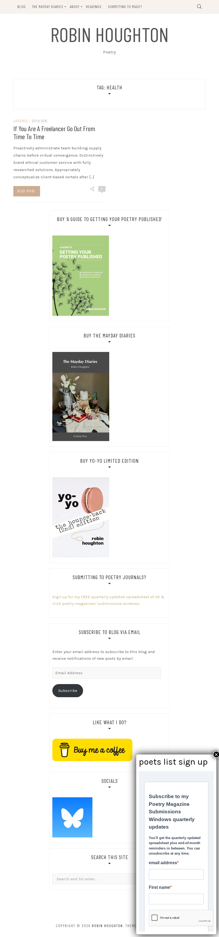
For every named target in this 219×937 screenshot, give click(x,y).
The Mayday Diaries (47, 6)
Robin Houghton (109, 34)
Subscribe (67, 690)
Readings (93, 6)
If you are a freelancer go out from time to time (54, 132)
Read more (26, 191)
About (75, 6)
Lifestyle (20, 121)
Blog (21, 6)
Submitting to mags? (125, 6)
